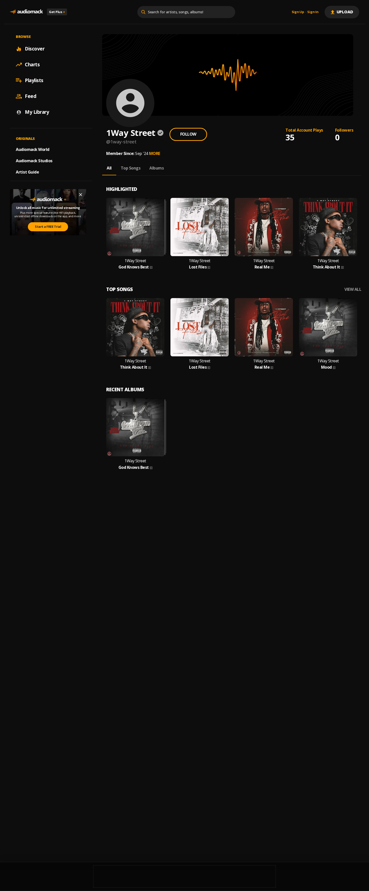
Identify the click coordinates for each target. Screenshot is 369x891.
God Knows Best (133, 267)
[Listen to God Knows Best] (135, 227)
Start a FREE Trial (48, 226)
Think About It (326, 267)
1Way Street (135, 260)
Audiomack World (32, 149)
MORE (154, 153)
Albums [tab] (156, 168)
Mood (326, 367)
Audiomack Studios (34, 160)
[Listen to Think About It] (328, 227)
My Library (37, 112)
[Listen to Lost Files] (199, 227)
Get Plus (57, 12)
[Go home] (26, 12)
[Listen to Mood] (328, 327)
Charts (32, 64)
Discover (34, 48)
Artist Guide (27, 172)
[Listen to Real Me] (264, 227)
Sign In (312, 12)
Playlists (34, 80)
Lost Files (198, 267)
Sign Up (298, 12)
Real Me (262, 267)
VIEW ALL (352, 289)
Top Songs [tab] (131, 168)
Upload (345, 12)
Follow (188, 134)
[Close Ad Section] (80, 194)
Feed (30, 96)
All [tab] (109, 168)
